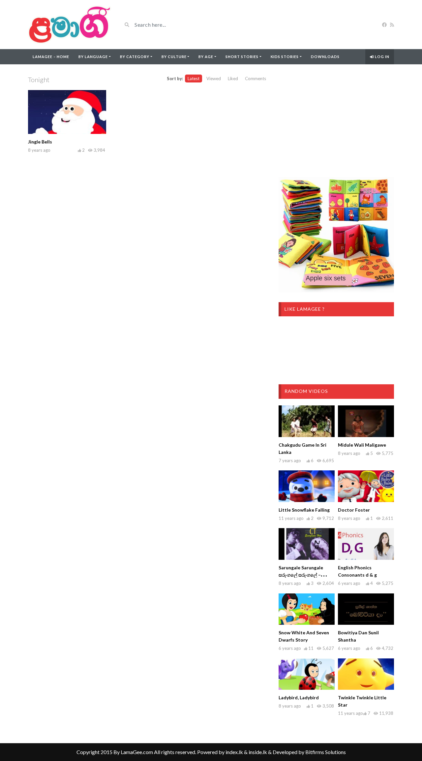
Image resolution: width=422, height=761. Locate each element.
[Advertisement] (336, 121)
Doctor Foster (354, 510)
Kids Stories (285, 56)
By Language (93, 56)
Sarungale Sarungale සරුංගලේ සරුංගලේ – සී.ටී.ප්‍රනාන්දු (301, 575)
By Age (205, 56)
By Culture (174, 56)
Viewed (213, 78)
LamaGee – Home (51, 56)
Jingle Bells (40, 141)
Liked (233, 78)
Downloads (325, 56)
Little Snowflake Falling (304, 510)
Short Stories (242, 56)
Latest (193, 78)
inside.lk (258, 752)
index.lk (234, 752)
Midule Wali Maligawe (362, 445)
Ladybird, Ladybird (299, 697)
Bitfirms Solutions (325, 752)
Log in (381, 56)
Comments (255, 78)
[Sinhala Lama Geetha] (70, 24)
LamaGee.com (137, 752)
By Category (134, 56)
